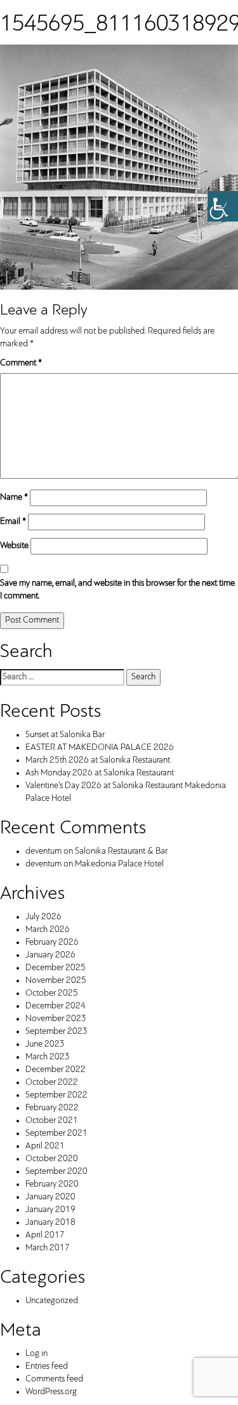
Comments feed (54, 1379)
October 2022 (51, 1082)
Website (14, 546)
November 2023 (55, 1019)
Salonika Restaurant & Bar (121, 851)
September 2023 (56, 1031)
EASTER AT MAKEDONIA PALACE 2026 (99, 747)
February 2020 (52, 1184)
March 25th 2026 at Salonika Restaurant (97, 760)
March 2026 (47, 930)
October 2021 (51, 1121)
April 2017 (45, 1235)
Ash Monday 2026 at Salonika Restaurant (99, 773)
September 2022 (56, 1095)
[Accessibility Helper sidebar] (223, 206)
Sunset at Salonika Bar (65, 735)
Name (14, 497)
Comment (21, 363)
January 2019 (50, 1210)
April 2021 (45, 1146)
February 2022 (52, 1108)
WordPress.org (51, 1392)
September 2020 (56, 1171)
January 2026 (50, 955)
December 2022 (55, 1070)
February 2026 (52, 942)
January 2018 (50, 1222)
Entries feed (46, 1366)
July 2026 (43, 917)
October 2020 (51, 1159)
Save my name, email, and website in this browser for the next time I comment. (117, 590)
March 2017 (47, 1248)
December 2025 (55, 968)
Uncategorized (51, 1301)
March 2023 (47, 1057)
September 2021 (56, 1133)
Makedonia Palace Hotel (119, 864)
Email (13, 521)
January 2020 (50, 1197)
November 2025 (55, 980)
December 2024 (55, 1006)
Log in (36, 1354)
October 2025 (51, 993)
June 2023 (45, 1044)
